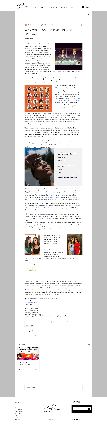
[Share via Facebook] (25, 331)
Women (49, 322)
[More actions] (81, 25)
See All (88, 344)
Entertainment (27, 14)
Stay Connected (19, 413)
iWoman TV (56, 14)
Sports (63, 14)
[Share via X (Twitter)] (29, 331)
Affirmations (18, 411)
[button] (88, 14)
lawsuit (74, 322)
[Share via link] (37, 331)
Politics (36, 14)
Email (74, 406)
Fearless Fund (29, 322)
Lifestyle (48, 14)
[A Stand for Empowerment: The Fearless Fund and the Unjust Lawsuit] (28, 353)
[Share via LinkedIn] (33, 331)
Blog (16, 417)
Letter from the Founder (75, 14)
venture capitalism (39, 322)
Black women (56, 322)
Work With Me (19, 409)
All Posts (19, 14)
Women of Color (66, 322)
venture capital (29, 325)
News (42, 14)
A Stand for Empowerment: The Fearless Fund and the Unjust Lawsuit (28, 363)
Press (16, 415)
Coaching (18, 408)
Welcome (18, 406)
